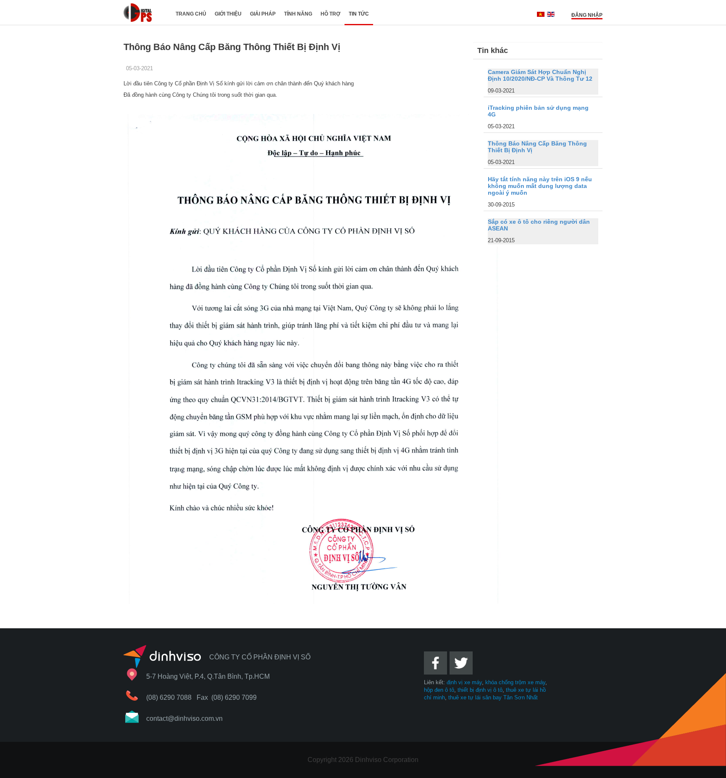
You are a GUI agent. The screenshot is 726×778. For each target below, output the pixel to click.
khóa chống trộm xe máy (515, 682)
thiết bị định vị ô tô (480, 690)
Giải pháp (263, 14)
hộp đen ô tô (439, 690)
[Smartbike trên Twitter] (461, 677)
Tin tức (359, 14)
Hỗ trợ (330, 14)
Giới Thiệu (228, 14)
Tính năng (298, 14)
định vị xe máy (464, 682)
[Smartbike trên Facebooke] (436, 677)
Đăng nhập (586, 15)
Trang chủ (191, 14)
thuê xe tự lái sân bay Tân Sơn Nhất (493, 697)
